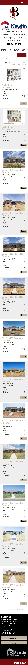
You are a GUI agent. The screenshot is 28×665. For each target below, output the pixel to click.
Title (9, 62)
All (9, 609)
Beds (14, 62)
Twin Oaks (5, 58)
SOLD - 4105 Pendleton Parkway (12, 171)
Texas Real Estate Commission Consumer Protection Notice (14, 642)
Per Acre (24, 64)
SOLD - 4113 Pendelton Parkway (12, 255)
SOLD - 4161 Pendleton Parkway (12, 545)
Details (24, 103)
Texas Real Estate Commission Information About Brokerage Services (14, 637)
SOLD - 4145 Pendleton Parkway (12, 380)
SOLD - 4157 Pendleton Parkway (12, 504)
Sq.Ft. (24, 62)
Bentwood (13, 55)
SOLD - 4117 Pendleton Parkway (12, 298)
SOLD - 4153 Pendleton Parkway (12, 462)
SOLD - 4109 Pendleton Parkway (12, 214)
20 (15, 609)
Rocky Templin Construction (8, 86)
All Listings (5, 55)
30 (17, 609)
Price (18, 64)
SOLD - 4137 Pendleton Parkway (12, 339)
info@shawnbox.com (8, 626)
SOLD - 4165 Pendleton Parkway (12, 586)
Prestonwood (21, 55)
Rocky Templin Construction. (8, 128)
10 (12, 609)
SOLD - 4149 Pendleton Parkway (12, 421)
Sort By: (4, 62)
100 (22, 609)
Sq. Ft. (5, 95)
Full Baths (6, 99)
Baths (19, 62)
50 (19, 609)
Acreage (13, 64)
